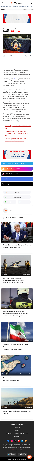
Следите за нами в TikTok (12, 173)
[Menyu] (2, 2)
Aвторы (8, 6)
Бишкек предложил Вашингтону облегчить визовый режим (16, 140)
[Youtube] (19, 441)
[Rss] (26, 441)
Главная (25, 9)
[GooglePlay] (11, 454)
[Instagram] (12, 441)
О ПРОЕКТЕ (17, 436)
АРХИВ (17, 431)
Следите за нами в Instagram (13, 168)
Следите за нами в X (11, 184)
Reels (3, 6)
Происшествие (24, 6)
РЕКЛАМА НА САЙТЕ (17, 425)
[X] (15, 441)
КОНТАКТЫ (17, 428)
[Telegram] (22, 441)
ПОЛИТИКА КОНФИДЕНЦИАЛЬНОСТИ (17, 433)
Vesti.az (15, 79)
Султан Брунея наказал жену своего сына (18, 127)
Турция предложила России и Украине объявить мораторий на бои (16, 133)
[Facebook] (8, 441)
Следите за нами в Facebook (13, 179)
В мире (15, 6)
